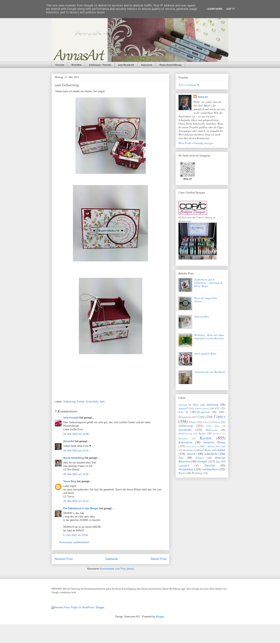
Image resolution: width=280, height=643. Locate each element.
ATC (217, 408)
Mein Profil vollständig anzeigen (195, 143)
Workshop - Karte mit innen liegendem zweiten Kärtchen (209, 336)
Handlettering (185, 433)
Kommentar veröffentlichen (74, 542)
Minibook (187, 450)
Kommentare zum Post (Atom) (117, 568)
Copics (199, 217)
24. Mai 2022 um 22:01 (76, 450)
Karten (80, 401)
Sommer (199, 457)
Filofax (193, 422)
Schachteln (92, 401)
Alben (195, 404)
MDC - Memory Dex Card (212, 446)
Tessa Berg (69, 481)
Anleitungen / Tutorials (100, 64)
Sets (102, 401)
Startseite (59, 64)
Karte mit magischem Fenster (205, 299)
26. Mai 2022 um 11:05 (75, 474)
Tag (218, 461)
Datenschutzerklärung (170, 64)
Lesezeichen (191, 446)
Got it (230, 8)
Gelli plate (213, 425)
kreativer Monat (214, 442)
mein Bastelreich (126, 64)
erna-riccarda (71, 417)
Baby (180, 411)
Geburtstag (69, 401)
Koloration (185, 442)
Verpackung (185, 469)
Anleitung (212, 404)
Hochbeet (217, 433)
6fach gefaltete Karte (205, 353)
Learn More (214, 8)
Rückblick (76, 64)
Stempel (202, 461)
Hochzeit (182, 438)
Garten (216, 422)
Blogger (160, 616)
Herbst (202, 433)
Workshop (197, 473)
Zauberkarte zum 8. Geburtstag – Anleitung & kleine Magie (208, 283)
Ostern (190, 453)
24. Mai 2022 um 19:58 (76, 434)
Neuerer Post (64, 559)
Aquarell (183, 408)
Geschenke (185, 429)
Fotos (205, 422)
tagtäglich (183, 465)
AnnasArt (68, 441)
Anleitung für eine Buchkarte (209, 372)
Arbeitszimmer (202, 408)
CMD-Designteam (200, 412)
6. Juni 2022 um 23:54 (75, 535)
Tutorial (209, 465)
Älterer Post (158, 559)
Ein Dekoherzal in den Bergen (80, 508)
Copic (201, 416)
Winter (182, 473)
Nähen (221, 450)
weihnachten (209, 469)
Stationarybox (201, 316)
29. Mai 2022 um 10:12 (76, 501)
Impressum (146, 64)
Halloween (211, 430)
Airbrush (182, 404)
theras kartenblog (73, 457)
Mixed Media (204, 450)
